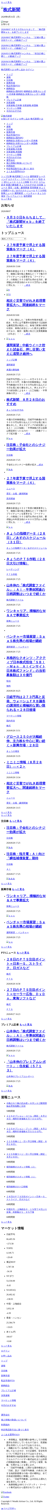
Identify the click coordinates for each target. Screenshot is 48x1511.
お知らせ (5, 119)
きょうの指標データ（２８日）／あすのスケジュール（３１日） (26, 538)
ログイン (30, 69)
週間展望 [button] (34, 176)
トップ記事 (11, 360)
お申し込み (19, 69)
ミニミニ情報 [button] (22, 182)
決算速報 (5, 1395)
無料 (8, 686)
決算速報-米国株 (30, 105)
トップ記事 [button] (6, 176)
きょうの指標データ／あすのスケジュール (26, 548)
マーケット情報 (13, 155)
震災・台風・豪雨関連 (17, 494)
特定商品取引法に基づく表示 (20, 169)
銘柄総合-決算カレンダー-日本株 (22, 140)
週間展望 (10, 365)
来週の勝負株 (12, 370)
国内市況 (10, 721)
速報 (8, 126)
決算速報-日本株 (14, 105)
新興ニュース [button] (7, 193)
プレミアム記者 (13, 146)
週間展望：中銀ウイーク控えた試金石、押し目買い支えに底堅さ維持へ (25, 349)
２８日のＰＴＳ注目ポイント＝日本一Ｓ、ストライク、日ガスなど (25, 964)
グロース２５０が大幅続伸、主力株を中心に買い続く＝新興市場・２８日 (25, 741)
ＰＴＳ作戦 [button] (41, 190)
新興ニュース (12, 621)
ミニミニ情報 (12, 772)
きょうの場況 (12, 751)
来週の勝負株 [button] (12, 185)
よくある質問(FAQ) (15, 171)
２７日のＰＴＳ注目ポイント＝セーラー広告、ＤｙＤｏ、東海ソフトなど (25, 994)
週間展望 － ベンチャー (17, 647)
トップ (9, 124)
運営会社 (10, 160)
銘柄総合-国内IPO (14, 91)
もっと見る (6, 2)
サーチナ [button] (34, 182)
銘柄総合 (5, 1385)
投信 (8, 681)
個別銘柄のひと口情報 (17, 1187)
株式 (8, 726)
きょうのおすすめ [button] (27, 185)
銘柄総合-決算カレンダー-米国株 (22, 143)
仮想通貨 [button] (27, 196)
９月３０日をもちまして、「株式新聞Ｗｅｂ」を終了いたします (26, 222)
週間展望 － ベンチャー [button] (25, 193)
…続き (27, 285)
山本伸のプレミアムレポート (20, 1076)
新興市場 (10, 132)
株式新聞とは (7, 69)
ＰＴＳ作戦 (11, 574)
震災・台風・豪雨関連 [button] (18, 188)
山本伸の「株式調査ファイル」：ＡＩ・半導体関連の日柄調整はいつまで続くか (26, 590)
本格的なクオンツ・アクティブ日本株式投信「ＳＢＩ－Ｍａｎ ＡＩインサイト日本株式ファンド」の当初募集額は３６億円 (26, 666)
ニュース (10, 489)
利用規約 (10, 166)
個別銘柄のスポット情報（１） (21, 1177)
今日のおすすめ (13, 157)
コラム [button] (42, 182)
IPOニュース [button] (10, 182)
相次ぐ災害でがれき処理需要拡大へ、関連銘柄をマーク (25, 305)
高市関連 (10, 498)
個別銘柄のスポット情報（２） (21, 1167)
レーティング (12, 569)
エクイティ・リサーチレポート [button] (23, 179)
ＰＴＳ (9, 979)
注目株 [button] (40, 185)
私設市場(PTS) (13, 135)
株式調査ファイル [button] (20, 176)
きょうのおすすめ (14, 410)
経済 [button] (3, 185)
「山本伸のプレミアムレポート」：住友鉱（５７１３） (26, 1066)
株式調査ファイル (14, 600)
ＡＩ (8, 869)
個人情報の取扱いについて (19, 163)
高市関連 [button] (34, 188)
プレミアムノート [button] (14, 196)
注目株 (9, 129)
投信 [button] (40, 179)
